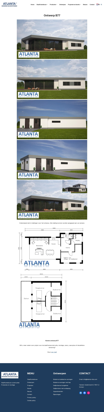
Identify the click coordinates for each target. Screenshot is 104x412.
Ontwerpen (62, 4)
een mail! (54, 352)
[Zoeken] (101, 4)
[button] (47, 4)
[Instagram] (88, 392)
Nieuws (85, 4)
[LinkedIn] (80, 392)
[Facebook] (84, 392)
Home (32, 4)
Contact (92, 4)
